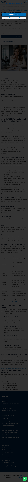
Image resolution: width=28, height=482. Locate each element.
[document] (14, 241)
